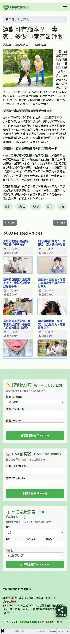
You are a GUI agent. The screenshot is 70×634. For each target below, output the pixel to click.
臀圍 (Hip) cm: (14, 420)
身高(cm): (31, 539)
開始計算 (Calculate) (35, 493)
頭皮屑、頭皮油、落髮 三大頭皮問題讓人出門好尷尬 (53, 283)
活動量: (9, 550)
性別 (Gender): (14, 396)
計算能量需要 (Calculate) (35, 564)
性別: (8, 527)
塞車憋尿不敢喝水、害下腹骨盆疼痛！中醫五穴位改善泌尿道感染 (16, 324)
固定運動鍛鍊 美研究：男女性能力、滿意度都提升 (51, 324)
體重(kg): (50, 539)
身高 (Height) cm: (16, 465)
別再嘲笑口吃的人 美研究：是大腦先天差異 (51, 242)
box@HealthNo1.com (50, 621)
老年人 (36, 206)
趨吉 (62, 206)
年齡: (8, 539)
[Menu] (65, 8)
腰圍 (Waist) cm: (15, 408)
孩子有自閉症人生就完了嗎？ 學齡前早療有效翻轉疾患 (16, 283)
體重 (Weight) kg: (16, 478)
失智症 (21, 206)
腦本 (49, 206)
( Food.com (11, 605)
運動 (7, 206)
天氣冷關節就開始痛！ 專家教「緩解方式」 (18, 242)
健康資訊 (7, 44)
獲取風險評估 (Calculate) (35, 435)
